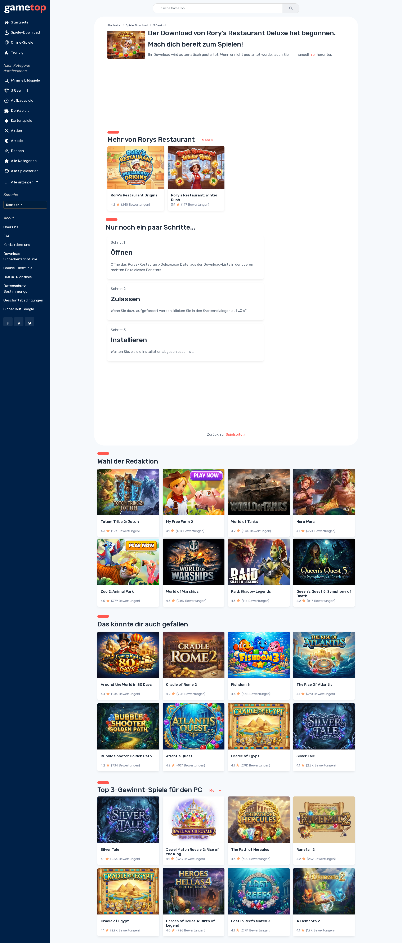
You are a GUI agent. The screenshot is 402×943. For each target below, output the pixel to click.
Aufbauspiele (21, 100)
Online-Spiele (21, 42)
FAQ (6, 236)
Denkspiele (20, 110)
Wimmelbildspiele (25, 80)
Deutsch (13, 205)
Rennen (17, 150)
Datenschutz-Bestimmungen (16, 288)
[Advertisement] (226, 93)
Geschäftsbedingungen (23, 300)
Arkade (16, 140)
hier (313, 54)
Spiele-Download (25, 32)
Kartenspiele (21, 120)
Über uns (10, 227)
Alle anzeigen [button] (20, 182)
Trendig (16, 52)
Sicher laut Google (18, 309)
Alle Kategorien (23, 160)
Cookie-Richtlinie (17, 268)
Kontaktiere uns (16, 245)
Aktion (16, 130)
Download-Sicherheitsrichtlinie (20, 256)
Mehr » (207, 140)
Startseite (19, 22)
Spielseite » (236, 434)
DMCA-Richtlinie (17, 277)
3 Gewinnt (19, 90)
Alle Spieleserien (24, 171)
